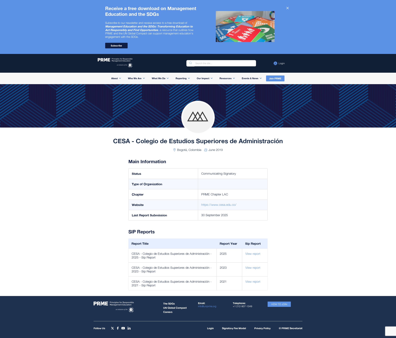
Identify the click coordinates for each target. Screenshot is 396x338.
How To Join (279, 304)
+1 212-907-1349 (242, 306)
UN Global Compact (175, 307)
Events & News (250, 78)
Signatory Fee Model (234, 328)
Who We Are (135, 78)
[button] (279, 63)
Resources (226, 78)
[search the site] (190, 63)
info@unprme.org (207, 306)
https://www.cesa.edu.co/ (218, 204)
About (114, 78)
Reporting (181, 78)
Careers (167, 311)
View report (252, 253)
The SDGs (169, 303)
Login (210, 328)
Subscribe (116, 45)
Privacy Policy (262, 328)
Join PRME (275, 78)
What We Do (158, 78)
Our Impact (203, 78)
